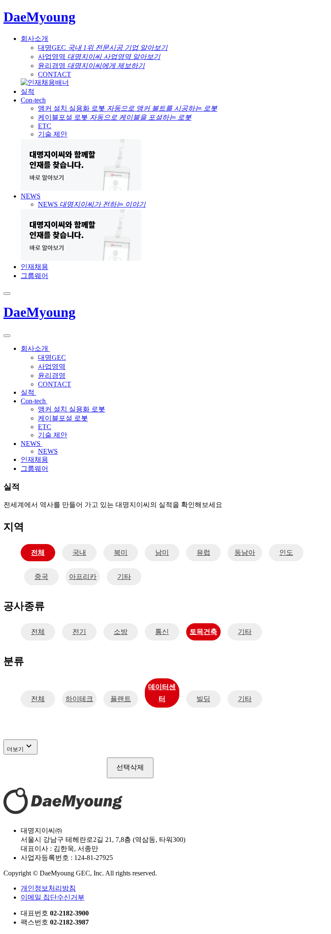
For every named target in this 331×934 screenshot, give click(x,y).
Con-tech (33, 100)
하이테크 (79, 698)
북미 (121, 552)
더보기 (20, 746)
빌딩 (203, 698)
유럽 (203, 552)
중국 (41, 576)
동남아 (244, 552)
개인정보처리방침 (48, 888)
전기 (79, 631)
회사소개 (34, 38)
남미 (162, 552)
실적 (27, 91)
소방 (121, 631)
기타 (124, 576)
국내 (79, 552)
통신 (162, 631)
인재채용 (34, 266)
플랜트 (120, 698)
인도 (286, 552)
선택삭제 (130, 767)
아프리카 (83, 576)
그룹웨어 (34, 275)
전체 (38, 552)
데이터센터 (162, 692)
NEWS (31, 196)
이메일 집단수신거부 (52, 897)
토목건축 (203, 631)
